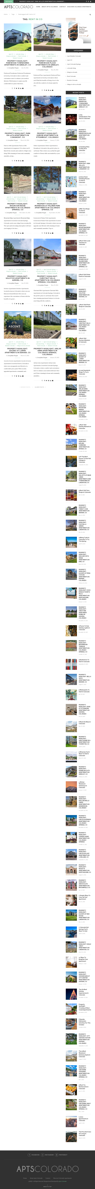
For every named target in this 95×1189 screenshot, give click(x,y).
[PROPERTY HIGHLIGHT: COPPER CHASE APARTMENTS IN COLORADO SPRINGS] (71, 837)
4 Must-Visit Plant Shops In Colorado (85, 305)
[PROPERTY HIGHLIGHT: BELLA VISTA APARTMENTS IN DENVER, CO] (71, 679)
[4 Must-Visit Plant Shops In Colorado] (71, 309)
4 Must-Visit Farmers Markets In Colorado (84, 340)
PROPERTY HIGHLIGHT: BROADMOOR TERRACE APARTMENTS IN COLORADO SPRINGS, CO (84, 646)
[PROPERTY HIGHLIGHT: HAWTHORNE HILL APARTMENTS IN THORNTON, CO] (71, 741)
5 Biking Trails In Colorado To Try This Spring (84, 539)
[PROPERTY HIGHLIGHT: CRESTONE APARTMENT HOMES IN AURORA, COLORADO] (71, 611)
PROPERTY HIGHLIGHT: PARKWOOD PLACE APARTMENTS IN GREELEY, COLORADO (47, 64)
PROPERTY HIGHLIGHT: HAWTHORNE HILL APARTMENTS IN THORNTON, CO (85, 740)
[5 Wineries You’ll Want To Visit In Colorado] (71, 756)
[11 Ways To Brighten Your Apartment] (71, 962)
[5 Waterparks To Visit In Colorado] (71, 694)
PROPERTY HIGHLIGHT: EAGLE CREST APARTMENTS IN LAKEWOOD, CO (85, 946)
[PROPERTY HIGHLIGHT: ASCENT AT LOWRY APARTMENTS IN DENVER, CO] (17, 325)
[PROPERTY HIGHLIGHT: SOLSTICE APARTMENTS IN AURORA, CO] (17, 252)
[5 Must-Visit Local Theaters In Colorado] (71, 245)
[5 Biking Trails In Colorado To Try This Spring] (71, 542)
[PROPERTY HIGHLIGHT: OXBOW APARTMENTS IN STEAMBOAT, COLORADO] (47, 109)
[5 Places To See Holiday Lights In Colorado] (71, 630)
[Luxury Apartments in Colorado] (71, 1121)
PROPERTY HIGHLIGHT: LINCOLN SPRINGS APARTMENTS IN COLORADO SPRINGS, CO (85, 820)
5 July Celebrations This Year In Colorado (85, 116)
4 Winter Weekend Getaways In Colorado (83, 784)
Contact (62, 6)
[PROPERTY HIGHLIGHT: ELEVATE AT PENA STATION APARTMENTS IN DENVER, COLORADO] (71, 574)
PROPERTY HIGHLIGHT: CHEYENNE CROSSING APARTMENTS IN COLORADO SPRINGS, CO (84, 1071)
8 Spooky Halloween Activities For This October (84, 1022)
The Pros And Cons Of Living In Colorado (85, 1133)
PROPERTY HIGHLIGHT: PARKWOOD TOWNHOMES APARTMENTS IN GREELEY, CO (17, 63)
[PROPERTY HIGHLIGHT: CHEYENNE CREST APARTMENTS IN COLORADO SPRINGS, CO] (71, 1104)
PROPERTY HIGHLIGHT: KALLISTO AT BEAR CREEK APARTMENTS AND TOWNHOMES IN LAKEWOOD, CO (85, 477)
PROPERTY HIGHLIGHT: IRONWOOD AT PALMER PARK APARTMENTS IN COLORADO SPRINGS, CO (47, 207)
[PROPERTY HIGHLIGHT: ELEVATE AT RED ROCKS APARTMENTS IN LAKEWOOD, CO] (71, 915)
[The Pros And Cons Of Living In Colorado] (71, 1136)
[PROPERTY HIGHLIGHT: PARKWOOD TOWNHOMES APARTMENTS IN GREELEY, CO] (17, 37)
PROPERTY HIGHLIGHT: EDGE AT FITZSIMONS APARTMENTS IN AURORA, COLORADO (84, 709)
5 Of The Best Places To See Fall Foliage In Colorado (85, 459)
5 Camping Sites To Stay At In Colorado (84, 148)
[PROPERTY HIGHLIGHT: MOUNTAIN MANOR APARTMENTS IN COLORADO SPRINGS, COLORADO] (71, 408)
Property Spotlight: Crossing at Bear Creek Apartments (85, 1007)
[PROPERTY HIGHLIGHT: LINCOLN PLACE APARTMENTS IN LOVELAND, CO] (71, 854)
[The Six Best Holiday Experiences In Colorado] (71, 994)
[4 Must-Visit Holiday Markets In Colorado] (71, 429)
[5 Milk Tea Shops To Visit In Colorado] (71, 213)
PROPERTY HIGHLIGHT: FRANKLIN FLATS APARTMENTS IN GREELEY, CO (84, 770)
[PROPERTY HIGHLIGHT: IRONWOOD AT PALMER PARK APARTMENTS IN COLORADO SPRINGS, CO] (47, 180)
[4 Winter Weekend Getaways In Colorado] (71, 786)
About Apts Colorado (50, 6)
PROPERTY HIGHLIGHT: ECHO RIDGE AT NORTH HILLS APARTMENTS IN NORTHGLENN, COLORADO (84, 594)
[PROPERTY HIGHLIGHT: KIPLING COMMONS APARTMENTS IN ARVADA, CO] (71, 444)
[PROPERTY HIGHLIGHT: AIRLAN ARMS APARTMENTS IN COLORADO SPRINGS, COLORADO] (47, 325)
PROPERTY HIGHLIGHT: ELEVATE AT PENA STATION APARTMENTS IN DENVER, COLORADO (84, 575)
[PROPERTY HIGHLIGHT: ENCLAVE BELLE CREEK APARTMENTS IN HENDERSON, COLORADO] (71, 801)
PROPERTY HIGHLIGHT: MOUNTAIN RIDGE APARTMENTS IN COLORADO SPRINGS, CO (17, 207)
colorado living (20, 54)
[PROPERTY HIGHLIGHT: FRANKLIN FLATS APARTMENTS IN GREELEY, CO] (71, 771)
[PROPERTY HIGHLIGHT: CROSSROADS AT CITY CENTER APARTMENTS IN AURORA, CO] (71, 977)
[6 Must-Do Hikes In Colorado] (71, 726)
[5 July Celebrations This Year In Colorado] (71, 119)
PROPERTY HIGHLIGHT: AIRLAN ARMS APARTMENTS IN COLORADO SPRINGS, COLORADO (47, 351)
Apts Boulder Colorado (74, 56)
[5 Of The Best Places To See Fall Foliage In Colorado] (71, 461)
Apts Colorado (63, 1181)
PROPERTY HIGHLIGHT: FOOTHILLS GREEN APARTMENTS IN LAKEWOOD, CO (84, 525)
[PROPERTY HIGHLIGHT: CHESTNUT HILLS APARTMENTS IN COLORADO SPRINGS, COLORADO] (47, 252)
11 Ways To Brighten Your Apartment (83, 959)
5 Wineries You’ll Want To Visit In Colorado (84, 753)
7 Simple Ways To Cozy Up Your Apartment (84, 897)
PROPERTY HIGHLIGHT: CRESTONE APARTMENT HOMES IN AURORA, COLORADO (83, 612)
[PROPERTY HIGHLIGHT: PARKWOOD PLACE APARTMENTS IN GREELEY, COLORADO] (47, 37)
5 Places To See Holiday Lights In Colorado (84, 627)
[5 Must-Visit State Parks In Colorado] (71, 279)
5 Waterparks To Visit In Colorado (84, 690)
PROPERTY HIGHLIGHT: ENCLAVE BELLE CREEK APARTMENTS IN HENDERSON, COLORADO (84, 802)
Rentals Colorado (17, 58)
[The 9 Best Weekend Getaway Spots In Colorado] (71, 1055)
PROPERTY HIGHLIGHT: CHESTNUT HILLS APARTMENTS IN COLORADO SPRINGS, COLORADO (47, 279)
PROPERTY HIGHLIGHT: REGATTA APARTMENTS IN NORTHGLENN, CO (85, 868)
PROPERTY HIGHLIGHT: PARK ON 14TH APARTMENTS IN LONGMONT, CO (17, 135)
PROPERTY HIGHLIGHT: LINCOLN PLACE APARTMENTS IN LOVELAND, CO (84, 853)
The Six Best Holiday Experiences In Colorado (84, 992)
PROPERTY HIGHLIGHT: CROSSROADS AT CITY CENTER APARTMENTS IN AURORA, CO (84, 977)
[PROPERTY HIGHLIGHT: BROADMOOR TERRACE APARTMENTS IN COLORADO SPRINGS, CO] (71, 645)
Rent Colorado (22, 56)
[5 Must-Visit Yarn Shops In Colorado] (71, 495)
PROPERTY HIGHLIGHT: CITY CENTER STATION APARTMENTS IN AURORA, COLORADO (84, 1038)
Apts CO (11, 54)
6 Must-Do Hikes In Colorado (85, 722)
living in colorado (11, 56)
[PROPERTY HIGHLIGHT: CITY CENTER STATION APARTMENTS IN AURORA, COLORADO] (71, 1038)
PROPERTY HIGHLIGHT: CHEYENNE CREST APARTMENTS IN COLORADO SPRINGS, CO (85, 1104)
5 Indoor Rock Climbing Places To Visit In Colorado (84, 179)
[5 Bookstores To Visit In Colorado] (71, 664)
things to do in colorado (23, 345)
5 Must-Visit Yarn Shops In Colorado (85, 491)
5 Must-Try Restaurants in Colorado (83, 1086)
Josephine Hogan (14, 68)
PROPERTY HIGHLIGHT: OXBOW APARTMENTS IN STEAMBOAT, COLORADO (47, 135)
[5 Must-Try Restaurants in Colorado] (71, 1089)
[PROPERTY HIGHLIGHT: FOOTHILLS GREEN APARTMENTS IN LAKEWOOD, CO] (71, 525)
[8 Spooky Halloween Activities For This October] (71, 1024)
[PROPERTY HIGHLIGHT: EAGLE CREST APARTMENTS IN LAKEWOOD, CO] (71, 947)
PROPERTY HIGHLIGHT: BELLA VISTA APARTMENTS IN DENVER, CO (85, 678)
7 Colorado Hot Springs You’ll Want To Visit (84, 929)
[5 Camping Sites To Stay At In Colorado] (71, 151)
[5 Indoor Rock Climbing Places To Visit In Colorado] (71, 181)
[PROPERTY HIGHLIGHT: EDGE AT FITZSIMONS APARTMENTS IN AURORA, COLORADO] (71, 709)
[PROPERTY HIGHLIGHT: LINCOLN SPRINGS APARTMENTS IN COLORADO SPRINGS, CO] (71, 820)
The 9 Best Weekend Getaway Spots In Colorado (84, 1053)
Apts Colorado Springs (20, 197)
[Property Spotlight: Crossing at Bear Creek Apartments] (71, 1009)
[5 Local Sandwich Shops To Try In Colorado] (71, 375)
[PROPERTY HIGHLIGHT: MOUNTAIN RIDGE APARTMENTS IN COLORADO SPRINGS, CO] (17, 180)
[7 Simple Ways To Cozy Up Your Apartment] (71, 900)
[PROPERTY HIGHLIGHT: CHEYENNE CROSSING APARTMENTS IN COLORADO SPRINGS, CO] (71, 1070)
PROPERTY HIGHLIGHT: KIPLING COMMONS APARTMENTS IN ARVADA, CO (84, 444)
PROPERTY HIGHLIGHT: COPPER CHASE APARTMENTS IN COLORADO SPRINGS (84, 837)
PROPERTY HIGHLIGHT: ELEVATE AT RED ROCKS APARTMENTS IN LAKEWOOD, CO (84, 915)
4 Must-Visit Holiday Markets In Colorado (85, 426)
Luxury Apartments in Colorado (83, 1118)
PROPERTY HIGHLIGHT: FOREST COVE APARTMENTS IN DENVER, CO (84, 509)
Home (38, 6)
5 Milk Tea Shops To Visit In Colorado (84, 210)
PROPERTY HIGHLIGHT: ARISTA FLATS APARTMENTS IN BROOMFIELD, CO (84, 884)
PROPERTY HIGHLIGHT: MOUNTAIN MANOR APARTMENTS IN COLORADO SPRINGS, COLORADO (84, 410)
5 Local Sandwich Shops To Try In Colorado (84, 372)
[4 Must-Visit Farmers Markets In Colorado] (71, 343)
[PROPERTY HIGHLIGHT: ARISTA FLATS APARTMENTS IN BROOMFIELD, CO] (71, 885)
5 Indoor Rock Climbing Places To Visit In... (35, 1)
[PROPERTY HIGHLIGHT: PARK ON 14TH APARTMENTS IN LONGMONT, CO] (17, 109)
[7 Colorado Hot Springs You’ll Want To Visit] (71, 932)
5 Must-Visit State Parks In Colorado (84, 275)
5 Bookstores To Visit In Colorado (84, 660)
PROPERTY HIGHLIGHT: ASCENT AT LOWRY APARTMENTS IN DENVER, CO (18, 351)
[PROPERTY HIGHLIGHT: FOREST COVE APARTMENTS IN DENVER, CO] (71, 510)
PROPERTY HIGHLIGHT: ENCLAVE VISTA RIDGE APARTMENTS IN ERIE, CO (84, 557)
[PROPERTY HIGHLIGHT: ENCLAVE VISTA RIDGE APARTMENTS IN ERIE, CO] (71, 557)
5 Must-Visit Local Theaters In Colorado (84, 242)
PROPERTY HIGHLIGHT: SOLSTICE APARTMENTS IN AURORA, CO (18, 278)
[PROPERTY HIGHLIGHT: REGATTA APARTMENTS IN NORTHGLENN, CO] (71, 869)
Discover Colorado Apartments (79, 6)
